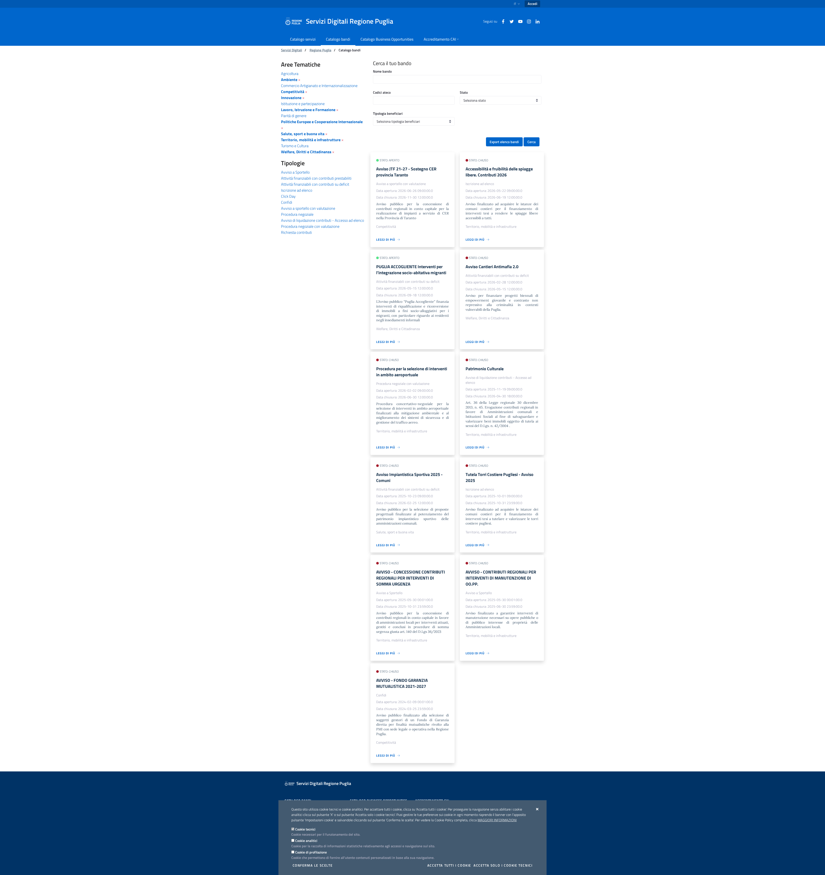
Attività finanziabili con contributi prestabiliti (316, 178)
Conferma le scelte (313, 865)
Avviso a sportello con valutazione (308, 208)
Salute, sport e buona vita (302, 134)
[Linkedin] (536, 21)
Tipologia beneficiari (388, 113)
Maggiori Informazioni (497, 820)
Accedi (532, 3)
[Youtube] (518, 21)
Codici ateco (382, 92)
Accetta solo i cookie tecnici (503, 865)
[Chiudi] (537, 809)
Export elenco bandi (504, 141)
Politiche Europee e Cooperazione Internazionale (322, 122)
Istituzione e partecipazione (303, 104)
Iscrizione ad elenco (296, 190)
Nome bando (382, 71)
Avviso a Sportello (295, 172)
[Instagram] (527, 21)
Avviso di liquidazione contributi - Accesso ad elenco (322, 220)
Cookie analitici (306, 840)
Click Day (288, 196)
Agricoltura (289, 73)
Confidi (286, 202)
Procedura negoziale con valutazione (310, 226)
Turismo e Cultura (295, 146)
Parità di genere (293, 116)
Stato (464, 92)
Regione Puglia (320, 50)
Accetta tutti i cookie (449, 865)
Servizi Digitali (291, 50)
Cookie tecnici (305, 829)
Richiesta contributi (296, 232)
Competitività (292, 92)
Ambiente (289, 80)
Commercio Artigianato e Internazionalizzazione (319, 86)
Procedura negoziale (297, 214)
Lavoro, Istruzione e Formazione (308, 110)
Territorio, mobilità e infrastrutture (311, 140)
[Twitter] (510, 21)
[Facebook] (501, 21)
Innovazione (291, 98)
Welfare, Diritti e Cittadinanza (306, 152)
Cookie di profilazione (311, 852)
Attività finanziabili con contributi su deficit (315, 184)
